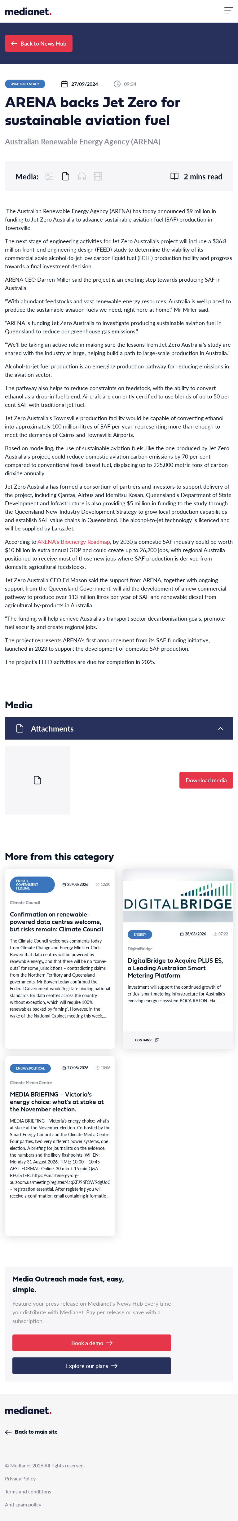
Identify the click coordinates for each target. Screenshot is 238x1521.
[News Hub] (28, 11)
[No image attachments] (50, 176)
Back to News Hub (43, 43)
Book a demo (87, 1343)
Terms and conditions (28, 1491)
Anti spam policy (23, 1504)
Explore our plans (87, 1365)
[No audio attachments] (82, 176)
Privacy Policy (20, 1478)
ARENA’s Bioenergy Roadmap (73, 541)
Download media (206, 780)
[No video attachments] (98, 176)
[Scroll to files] (66, 176)
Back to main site (36, 1432)
